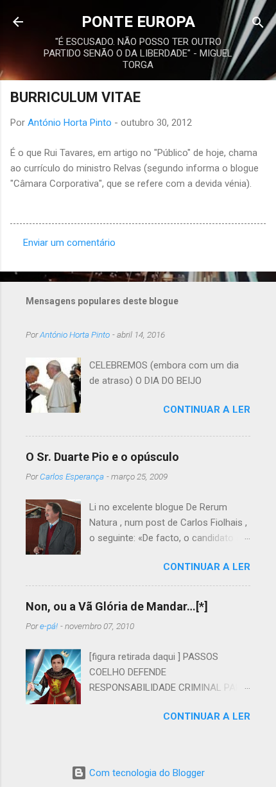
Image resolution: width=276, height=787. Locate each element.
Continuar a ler (206, 409)
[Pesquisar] (258, 23)
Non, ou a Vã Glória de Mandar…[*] (117, 606)
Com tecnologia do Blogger (146, 773)
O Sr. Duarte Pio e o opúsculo (102, 456)
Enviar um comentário (69, 242)
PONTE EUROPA (138, 22)
